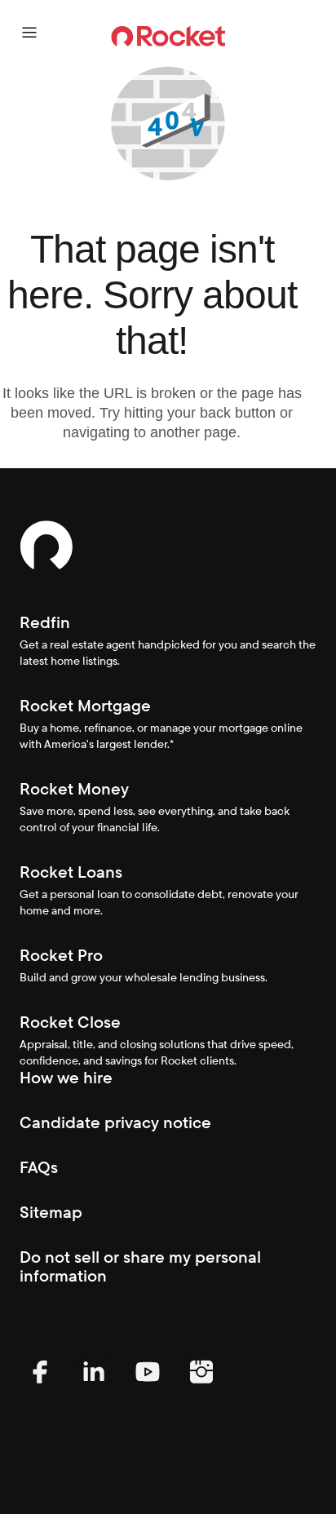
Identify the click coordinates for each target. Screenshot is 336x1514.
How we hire (66, 1077)
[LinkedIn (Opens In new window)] (93, 1388)
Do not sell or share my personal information (140, 1266)
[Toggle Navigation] (29, 32)
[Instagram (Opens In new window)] (201, 1388)
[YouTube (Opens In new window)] (147, 1388)
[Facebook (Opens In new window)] (40, 1388)
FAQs (39, 1167)
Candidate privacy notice (115, 1122)
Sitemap (51, 1212)
